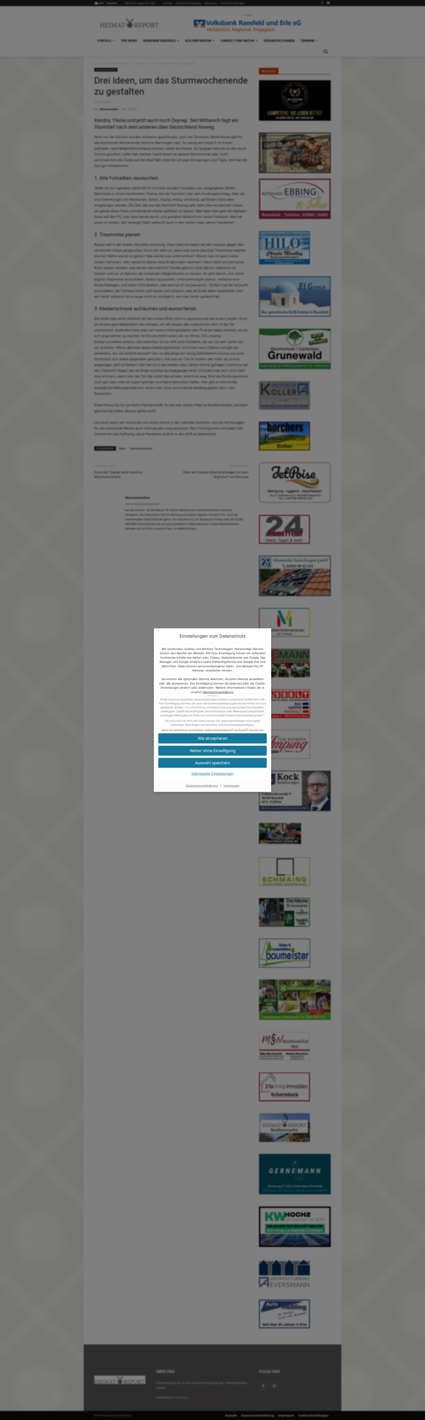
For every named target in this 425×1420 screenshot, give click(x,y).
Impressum (232, 785)
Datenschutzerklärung (218, 692)
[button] (212, 763)
